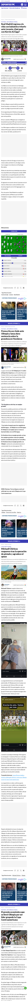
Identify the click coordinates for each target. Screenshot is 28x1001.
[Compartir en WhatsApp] (18, 288)
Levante (11, 294)
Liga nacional (8, 544)
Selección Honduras (14, 8)
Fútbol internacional (10, 19)
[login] (22, 4)
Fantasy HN (7, 1)
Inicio (2, 19)
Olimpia (3, 512)
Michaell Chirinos (16, 875)
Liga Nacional (4, 8)
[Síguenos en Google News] (23, 288)
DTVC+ (2, 1)
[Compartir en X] (20, 288)
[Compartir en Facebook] (15, 288)
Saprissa (19, 512)
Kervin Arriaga (4, 294)
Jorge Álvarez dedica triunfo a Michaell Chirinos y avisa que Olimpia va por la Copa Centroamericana (14, 777)
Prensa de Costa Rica (11, 512)
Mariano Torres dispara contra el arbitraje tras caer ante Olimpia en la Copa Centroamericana (13, 491)
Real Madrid (17, 294)
